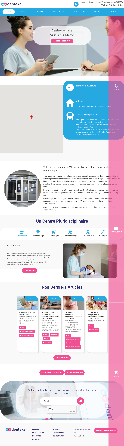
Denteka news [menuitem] (79, 12)
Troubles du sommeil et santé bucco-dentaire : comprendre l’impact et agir (50, 315)
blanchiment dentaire (28, 331)
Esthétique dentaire (27, 335)
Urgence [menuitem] (97, 12)
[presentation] (22, 233)
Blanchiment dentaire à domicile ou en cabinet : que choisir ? (27, 314)
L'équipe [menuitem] (23, 12)
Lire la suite (29, 270)
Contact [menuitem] (112, 12)
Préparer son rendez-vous (82, 429)
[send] (80, 401)
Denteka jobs (58, 436)
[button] (31, 117)
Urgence (116, 376)
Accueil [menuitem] (9, 12)
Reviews (56, 429)
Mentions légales (79, 436)
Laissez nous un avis (74, 372)
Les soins (36, 439)
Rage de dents (94, 329)
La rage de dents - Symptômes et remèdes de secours (96, 314)
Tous (23, 327)
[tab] (22, 233)
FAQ (75, 433)
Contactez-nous (39, 433)
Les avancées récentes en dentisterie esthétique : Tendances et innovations (73, 316)
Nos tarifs (36, 436)
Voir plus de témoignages (51, 372)
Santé (47, 338)
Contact (116, 90)
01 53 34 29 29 (114, 5)
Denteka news (59, 433)
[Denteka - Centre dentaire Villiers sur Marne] (11, 4)
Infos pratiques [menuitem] (58, 12)
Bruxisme (54, 334)
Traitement (48, 342)
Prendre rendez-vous (62, 41)
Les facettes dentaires (73, 346)
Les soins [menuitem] (39, 12)
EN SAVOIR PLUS (62, 357)
